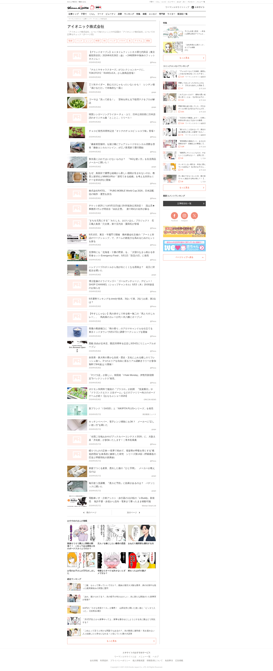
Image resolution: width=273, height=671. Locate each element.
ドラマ (122, 41)
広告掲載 (179, 660)
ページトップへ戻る (184, 257)
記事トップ (74, 14)
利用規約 (104, 660)
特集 (138, 14)
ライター (171, 14)
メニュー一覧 (201, 2)
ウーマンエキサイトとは (125, 656)
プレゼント (191, 2)
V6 (104, 41)
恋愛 (120, 14)
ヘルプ (156, 656)
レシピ (164, 2)
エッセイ (153, 14)
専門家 (162, 14)
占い (184, 2)
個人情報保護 (138, 660)
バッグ (112, 41)
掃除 (148, 41)
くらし (158, 2)
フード (100, 14)
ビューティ (171, 2)
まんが (179, 2)
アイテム (138, 41)
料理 (98, 41)
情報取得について (155, 660)
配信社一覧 (183, 14)
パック (79, 41)
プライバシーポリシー (120, 660)
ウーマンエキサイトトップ (177, 7)
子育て (151, 2)
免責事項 (169, 660)
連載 (145, 14)
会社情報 (94, 660)
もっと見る (112, 641)
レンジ (89, 41)
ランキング (129, 14)
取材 (71, 41)
